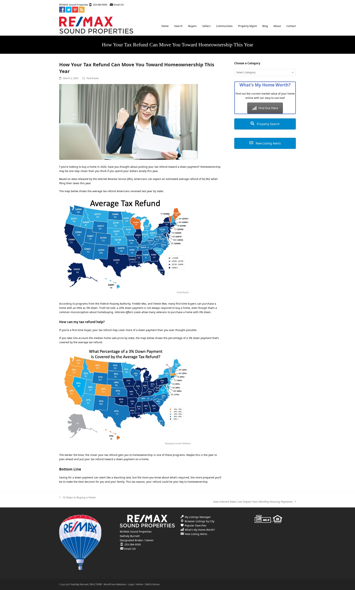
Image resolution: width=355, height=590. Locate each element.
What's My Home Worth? (200, 529)
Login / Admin (135, 584)
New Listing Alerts (268, 143)
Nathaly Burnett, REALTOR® (86, 584)
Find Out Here (268, 108)
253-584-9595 (100, 4)
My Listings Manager (198, 517)
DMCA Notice (152, 584)
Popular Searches (195, 525)
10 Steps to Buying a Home (77, 497)
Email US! (119, 4)
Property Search (268, 124)
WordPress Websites (115, 584)
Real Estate (93, 78)
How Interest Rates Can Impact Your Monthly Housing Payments (253, 502)
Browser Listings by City (199, 521)
